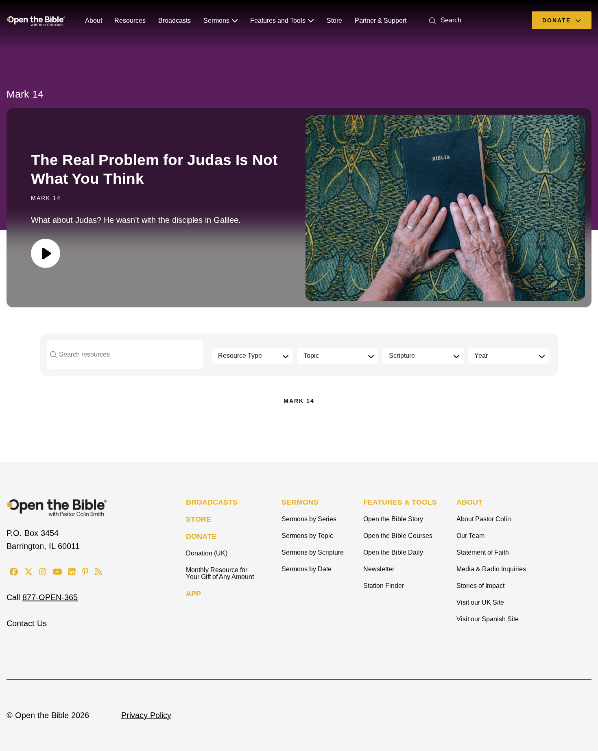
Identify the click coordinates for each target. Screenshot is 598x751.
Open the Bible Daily (393, 552)
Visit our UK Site (480, 602)
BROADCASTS (212, 502)
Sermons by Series (309, 519)
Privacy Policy (146, 715)
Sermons (216, 20)
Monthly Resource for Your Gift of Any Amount (220, 573)
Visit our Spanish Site (487, 619)
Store (334, 20)
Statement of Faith (482, 552)
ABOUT (469, 502)
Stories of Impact (480, 585)
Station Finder (383, 585)
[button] (443, 20)
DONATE (201, 536)
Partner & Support (380, 20)
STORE (198, 519)
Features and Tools (278, 20)
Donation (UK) (206, 553)
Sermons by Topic (307, 535)
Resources (130, 20)
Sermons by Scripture (313, 552)
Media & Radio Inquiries (491, 569)
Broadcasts (174, 20)
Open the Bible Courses (397, 535)
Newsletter (378, 569)
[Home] (36, 20)
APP (193, 593)
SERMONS (300, 502)
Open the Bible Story (393, 519)
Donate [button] (557, 20)
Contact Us (27, 623)
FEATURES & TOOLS (400, 502)
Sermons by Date (307, 569)
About (93, 20)
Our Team (470, 535)
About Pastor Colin (483, 519)
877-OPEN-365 (50, 597)
